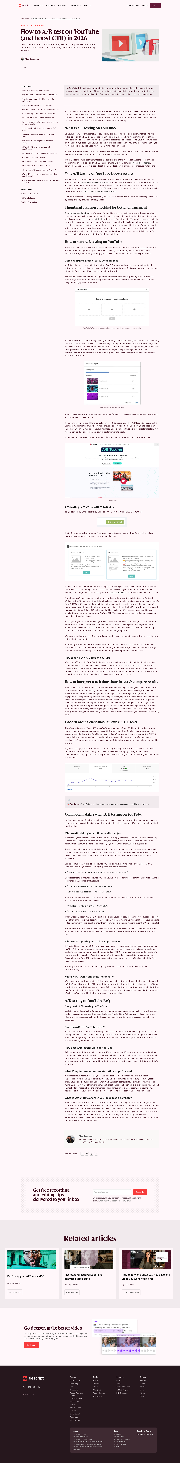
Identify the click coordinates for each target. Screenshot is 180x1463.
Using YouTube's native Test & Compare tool (41, 109)
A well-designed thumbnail (77, 213)
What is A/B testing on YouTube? (35, 91)
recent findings (98, 219)
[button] (38, 5)
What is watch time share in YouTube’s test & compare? (41, 181)
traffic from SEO (117, 592)
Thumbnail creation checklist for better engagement (38, 100)
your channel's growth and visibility (100, 191)
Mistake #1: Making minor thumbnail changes (38, 142)
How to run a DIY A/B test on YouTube (38, 118)
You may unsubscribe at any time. (115, 1201)
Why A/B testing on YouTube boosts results (39, 95)
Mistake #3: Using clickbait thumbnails (40, 153)
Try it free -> (31, 1345)
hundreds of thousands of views (94, 182)
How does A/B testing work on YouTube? (39, 170)
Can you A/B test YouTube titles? (36, 166)
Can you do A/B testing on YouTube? (38, 161)
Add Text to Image (28, 198)
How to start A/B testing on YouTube (37, 105)
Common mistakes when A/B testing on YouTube (38, 135)
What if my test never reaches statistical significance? (39, 175)
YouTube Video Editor (29, 194)
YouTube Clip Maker (29, 202)
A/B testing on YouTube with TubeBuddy (39, 113)
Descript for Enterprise (145, 1434)
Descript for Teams (144, 1431)
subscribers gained (141, 163)
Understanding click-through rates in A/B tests (39, 129)
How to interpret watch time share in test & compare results (40, 123)
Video (24, 67)
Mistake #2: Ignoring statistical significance (36, 148)
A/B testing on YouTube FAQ (33, 157)
